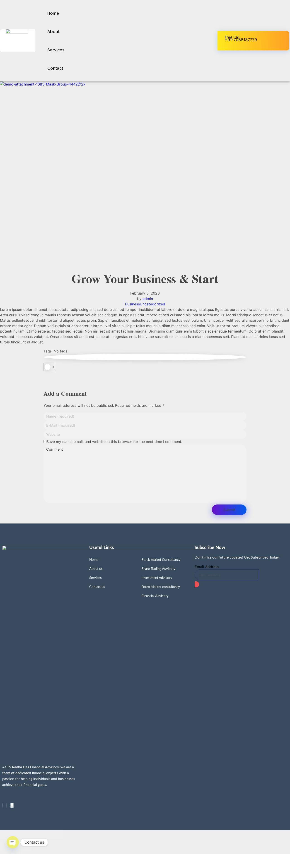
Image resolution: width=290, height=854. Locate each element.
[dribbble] (12, 805)
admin (148, 298)
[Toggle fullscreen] (40, 834)
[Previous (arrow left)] (8, 846)
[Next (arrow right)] (24, 846)
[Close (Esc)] (8, 834)
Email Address (207, 566)
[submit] (197, 584)
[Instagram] (6, 805)
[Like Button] (48, 367)
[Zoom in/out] (55, 834)
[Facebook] (2, 805)
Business (132, 304)
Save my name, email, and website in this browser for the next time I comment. (114, 441)
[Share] (24, 834)
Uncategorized (152, 304)
